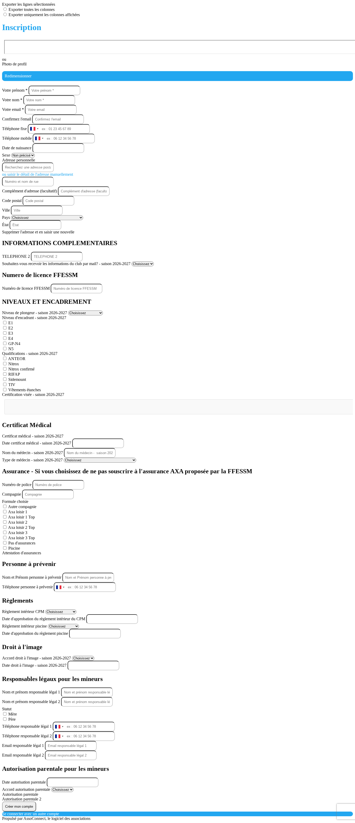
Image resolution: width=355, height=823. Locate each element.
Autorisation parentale (20, 794)
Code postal (12, 200)
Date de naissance (17, 148)
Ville (6, 210)
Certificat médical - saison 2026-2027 (32, 436)
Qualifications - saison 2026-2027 (29, 353)
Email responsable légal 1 (23, 745)
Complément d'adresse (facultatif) (30, 191)
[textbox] (30, 405)
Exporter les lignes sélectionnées (28, 4)
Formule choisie (15, 501)
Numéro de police (17, 484)
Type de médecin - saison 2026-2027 (33, 460)
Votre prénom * (15, 90)
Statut (6, 709)
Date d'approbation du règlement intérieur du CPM (44, 619)
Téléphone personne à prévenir (28, 587)
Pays (6, 217)
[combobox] (34, 128)
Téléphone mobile (17, 138)
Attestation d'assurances (21, 553)
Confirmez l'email (16, 119)
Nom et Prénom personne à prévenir (32, 577)
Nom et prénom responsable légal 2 (31, 701)
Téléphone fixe (15, 128)
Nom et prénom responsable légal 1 (31, 692)
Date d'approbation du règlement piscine (35, 633)
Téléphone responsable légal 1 (27, 726)
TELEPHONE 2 (16, 256)
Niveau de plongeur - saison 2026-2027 (35, 313)
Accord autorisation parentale (26, 789)
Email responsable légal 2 (23, 755)
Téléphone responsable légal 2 (27, 736)
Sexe (6, 155)
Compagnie (12, 494)
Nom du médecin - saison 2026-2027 (33, 452)
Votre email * (13, 109)
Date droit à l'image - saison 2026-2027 (35, 665)
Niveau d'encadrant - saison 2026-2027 (34, 317)
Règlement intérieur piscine (25, 626)
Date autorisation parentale (24, 782)
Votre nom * (12, 100)
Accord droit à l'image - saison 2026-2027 (37, 658)
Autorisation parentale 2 (21, 799)
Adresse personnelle (18, 160)
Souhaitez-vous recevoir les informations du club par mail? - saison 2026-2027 (67, 263)
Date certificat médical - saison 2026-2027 (37, 443)
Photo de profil (14, 64)
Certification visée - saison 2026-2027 (33, 394)
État (6, 224)
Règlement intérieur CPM (23, 611)
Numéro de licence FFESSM (26, 288)
